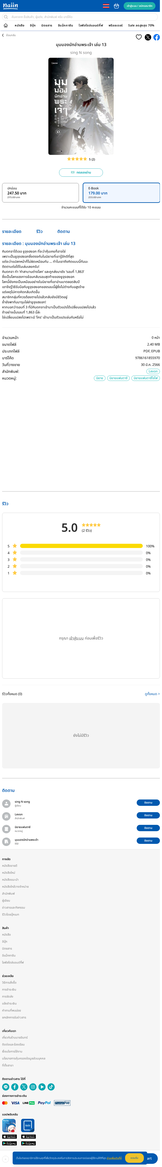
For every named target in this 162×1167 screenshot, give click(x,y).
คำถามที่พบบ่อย (11, 1010)
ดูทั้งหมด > (152, 694)
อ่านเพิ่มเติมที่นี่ (114, 1158)
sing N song (81, 53)
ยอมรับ (134, 1158)
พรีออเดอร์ (116, 25)
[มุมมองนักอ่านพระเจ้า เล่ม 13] (148, 37)
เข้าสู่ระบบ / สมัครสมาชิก (139, 6)
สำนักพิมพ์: (10, 371)
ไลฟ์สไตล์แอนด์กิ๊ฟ (91, 25)
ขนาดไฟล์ (9, 344)
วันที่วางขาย (11, 365)
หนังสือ (19, 25)
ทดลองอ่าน (84, 172)
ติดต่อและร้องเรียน (13, 1044)
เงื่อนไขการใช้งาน (12, 1051)
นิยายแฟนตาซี (118, 378)
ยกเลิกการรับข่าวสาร (14, 1017)
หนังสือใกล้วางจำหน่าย (15, 886)
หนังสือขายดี (9, 866)
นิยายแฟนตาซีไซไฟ (146, 378)
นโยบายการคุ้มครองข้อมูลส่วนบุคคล (23, 1058)
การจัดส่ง (7, 996)
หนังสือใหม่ (8, 872)
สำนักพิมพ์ (8, 893)
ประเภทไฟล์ (10, 351)
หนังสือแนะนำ (10, 879)
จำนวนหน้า (10, 338)
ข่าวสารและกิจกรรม (13, 907)
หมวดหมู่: (9, 378)
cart (116, 5)
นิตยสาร (46, 25)
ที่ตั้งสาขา (8, 1065)
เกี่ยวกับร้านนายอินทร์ (15, 1037)
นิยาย (99, 378)
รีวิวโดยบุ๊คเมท (10, 914)
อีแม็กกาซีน (65, 25)
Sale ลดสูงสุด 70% (141, 25)
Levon (153, 371)
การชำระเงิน (9, 989)
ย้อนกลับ (11, 35)
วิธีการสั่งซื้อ (9, 982)
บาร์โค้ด (8, 358)
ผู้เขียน (6, 900)
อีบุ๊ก (33, 25)
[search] (5, 16)
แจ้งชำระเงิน (9, 1003)
